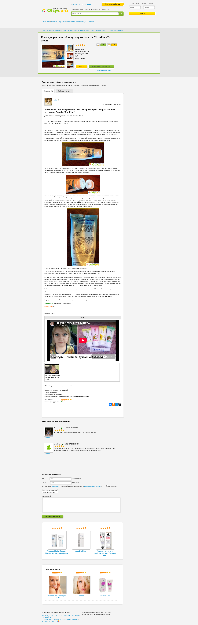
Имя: (43, 479)
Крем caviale (105, 596)
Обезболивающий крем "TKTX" (56, 597)
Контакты (75, 615)
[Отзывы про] (55, 13)
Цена (92, 30)
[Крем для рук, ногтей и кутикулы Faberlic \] (70, 50)
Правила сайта (47, 615)
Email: (44, 483)
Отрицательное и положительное (67, 30)
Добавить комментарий (52, 516)
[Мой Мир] (116, 404)
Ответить (47, 437)
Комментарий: (46, 496)
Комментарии (100, 30)
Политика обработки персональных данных (60, 619)
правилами (55, 486)
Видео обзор (84, 30)
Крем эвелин (81, 596)
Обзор (45, 30)
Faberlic (91, 22)
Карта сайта (46, 617)
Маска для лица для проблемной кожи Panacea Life (105, 553)
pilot (55, 100)
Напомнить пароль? (147, 3)
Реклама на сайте (49, 621)
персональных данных (92, 486)
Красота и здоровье (58, 22)
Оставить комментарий (115, 30)
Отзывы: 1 (81, 67)
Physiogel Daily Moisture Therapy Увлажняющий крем (56, 552)
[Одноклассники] (113, 404)
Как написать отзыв (62, 615)
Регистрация (135, 3)
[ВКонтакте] (110, 404)
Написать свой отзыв (112, 4)
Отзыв (51, 30)
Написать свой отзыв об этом (101, 67)
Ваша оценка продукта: (50, 490)
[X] (119, 404)
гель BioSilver (80, 551)
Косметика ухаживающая (76, 22)
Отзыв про (46, 22)
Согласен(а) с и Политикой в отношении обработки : (72, 486)
